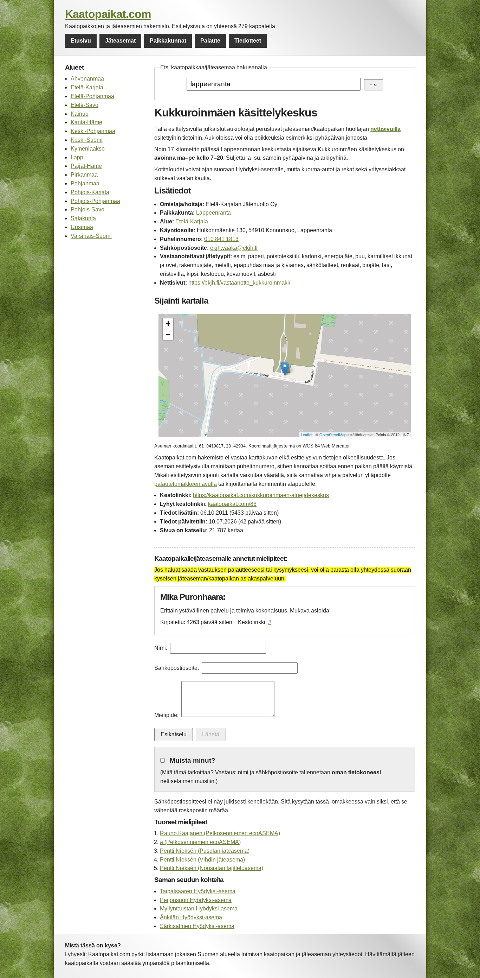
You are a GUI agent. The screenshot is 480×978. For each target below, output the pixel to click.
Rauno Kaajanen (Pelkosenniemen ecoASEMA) (220, 833)
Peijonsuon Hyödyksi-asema (196, 900)
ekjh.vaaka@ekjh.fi (234, 248)
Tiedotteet (247, 41)
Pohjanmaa (85, 183)
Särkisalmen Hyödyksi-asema (197, 926)
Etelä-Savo (84, 105)
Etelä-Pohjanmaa (92, 96)
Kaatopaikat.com (108, 14)
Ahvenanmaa (87, 79)
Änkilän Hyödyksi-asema (191, 917)
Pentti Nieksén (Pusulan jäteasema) (204, 851)
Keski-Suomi (87, 140)
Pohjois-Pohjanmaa (95, 201)
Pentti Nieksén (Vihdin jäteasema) (202, 860)
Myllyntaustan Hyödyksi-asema (199, 909)
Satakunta (83, 218)
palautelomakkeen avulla (185, 484)
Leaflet (306, 434)
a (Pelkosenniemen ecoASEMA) (200, 842)
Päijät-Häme (86, 166)
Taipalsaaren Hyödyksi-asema (197, 891)
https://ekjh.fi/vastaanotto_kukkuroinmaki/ (239, 283)
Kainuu (80, 114)
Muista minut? (192, 760)
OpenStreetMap (332, 434)
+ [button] (168, 323)
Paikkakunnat (168, 41)
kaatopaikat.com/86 (232, 504)
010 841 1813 (221, 239)
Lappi (78, 157)
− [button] (168, 334)
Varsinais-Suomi (91, 236)
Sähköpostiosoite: (176, 668)
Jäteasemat (120, 41)
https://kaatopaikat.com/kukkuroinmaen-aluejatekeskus (261, 495)
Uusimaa (82, 227)
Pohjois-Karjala (90, 192)
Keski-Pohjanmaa (93, 131)
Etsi (373, 84)
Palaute (210, 41)
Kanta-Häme (86, 122)
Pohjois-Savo (87, 209)
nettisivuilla (385, 129)
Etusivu (81, 41)
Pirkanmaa (84, 175)
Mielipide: (166, 715)
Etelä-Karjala (87, 87)
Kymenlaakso (88, 149)
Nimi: (160, 648)
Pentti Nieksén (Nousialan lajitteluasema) (211, 868)
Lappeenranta (213, 213)
